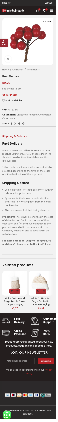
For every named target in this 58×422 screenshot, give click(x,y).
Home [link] (5, 69)
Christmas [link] (18, 69)
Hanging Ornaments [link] (40, 114)
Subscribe (46, 360)
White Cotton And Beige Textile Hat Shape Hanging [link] (41, 301)
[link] (4, 43)
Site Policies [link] (44, 244)
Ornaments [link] (33, 69)
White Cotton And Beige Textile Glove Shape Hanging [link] (14, 301)
